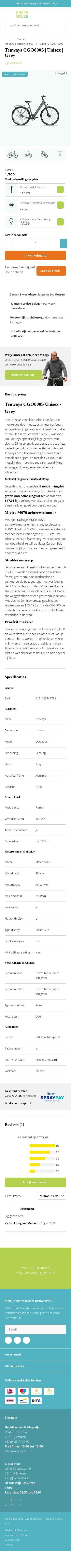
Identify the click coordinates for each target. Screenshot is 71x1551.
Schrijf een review (34, 1182)
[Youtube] (17, 1340)
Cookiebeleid (12, 1539)
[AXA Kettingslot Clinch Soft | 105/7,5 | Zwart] (11, 223)
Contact (9, 1544)
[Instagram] (26, 1340)
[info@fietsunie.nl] (8, 1502)
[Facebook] (8, 1340)
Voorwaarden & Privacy (17, 1535)
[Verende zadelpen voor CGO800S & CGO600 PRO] (11, 192)
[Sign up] (61, 1329)
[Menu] (6, 14)
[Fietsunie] (22, 14)
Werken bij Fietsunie (16, 1530)
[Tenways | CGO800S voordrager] (11, 209)
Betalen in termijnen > (18, 1103)
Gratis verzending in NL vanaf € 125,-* (37, 3)
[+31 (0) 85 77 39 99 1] (17, 1502)
